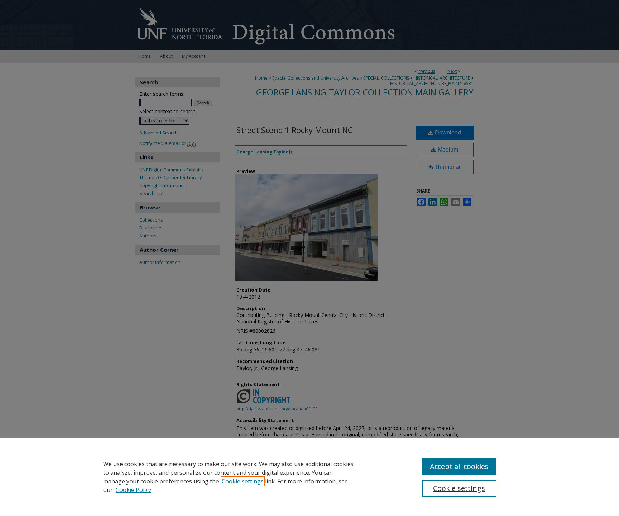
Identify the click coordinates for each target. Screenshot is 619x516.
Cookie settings (243, 481)
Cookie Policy (133, 490)
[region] (309, 476)
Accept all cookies (459, 466)
